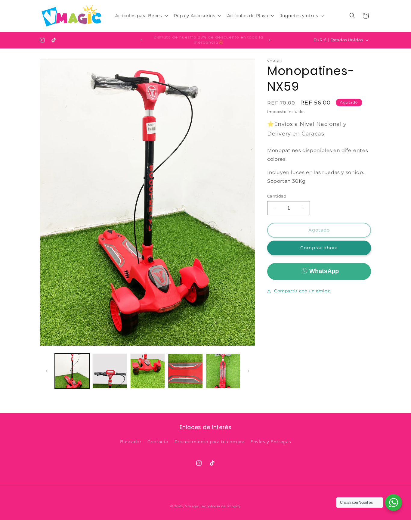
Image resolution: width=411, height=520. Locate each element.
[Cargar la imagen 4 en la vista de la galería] (185, 370)
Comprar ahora (319, 248)
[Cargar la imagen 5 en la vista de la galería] (223, 370)
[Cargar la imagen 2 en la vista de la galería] (109, 370)
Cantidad (276, 196)
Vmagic (192, 506)
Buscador (131, 441)
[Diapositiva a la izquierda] (46, 371)
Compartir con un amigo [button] (302, 291)
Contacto (157, 441)
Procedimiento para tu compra (210, 441)
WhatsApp (324, 271)
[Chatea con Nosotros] (393, 502)
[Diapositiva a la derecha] (248, 371)
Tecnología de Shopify (220, 506)
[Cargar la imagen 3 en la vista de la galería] (147, 370)
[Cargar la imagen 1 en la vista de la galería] (72, 370)
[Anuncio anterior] (141, 40)
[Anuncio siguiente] (269, 40)
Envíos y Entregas (270, 441)
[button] (141, 15)
